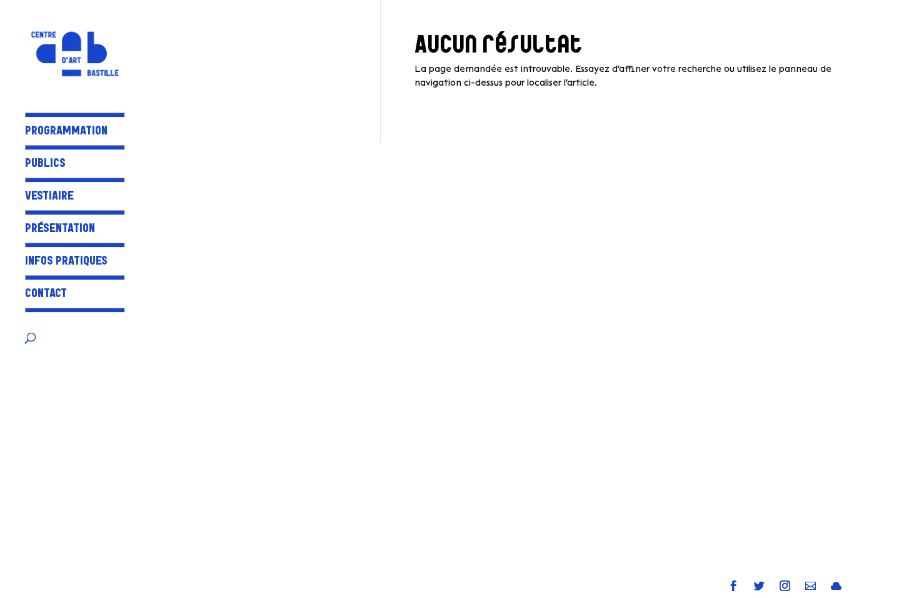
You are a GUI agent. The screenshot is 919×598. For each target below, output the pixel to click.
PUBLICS (45, 165)
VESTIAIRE (49, 197)
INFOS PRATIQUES (66, 262)
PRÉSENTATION (60, 230)
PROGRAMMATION (66, 132)
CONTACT (46, 295)
